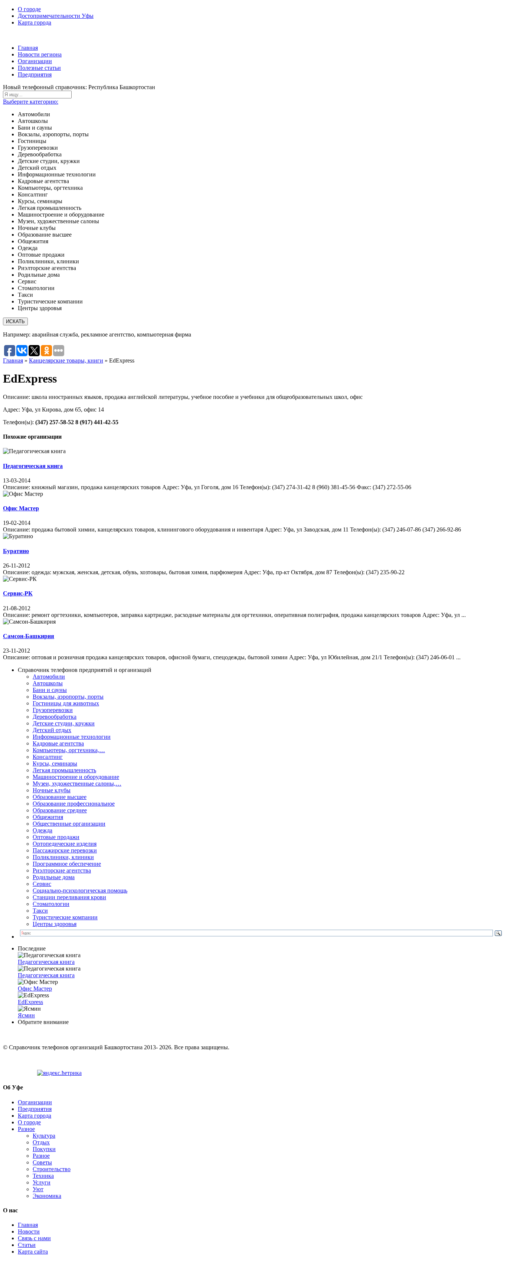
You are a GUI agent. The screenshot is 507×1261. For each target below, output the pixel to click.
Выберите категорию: (30, 101)
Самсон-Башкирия (28, 636)
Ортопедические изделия (65, 844)
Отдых (41, 1142)
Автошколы (48, 683)
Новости (29, 1231)
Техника (43, 1176)
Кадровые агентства (58, 743)
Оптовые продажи (56, 837)
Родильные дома (54, 877)
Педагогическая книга (33, 466)
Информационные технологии (72, 737)
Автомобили (49, 676)
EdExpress (30, 1002)
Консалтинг (48, 757)
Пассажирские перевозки (65, 850)
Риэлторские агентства (62, 870)
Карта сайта (33, 1251)
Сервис (42, 884)
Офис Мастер (21, 508)
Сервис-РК (18, 593)
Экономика (47, 1196)
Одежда (42, 830)
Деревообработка (54, 717)
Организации (35, 61)
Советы (42, 1162)
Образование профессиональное (74, 803)
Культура (44, 1135)
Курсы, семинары (55, 763)
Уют (38, 1189)
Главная (28, 48)
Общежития (48, 817)
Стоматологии (51, 904)
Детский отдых (52, 730)
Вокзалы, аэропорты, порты (68, 696)
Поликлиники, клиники (63, 857)
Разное (26, 1129)
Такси (40, 910)
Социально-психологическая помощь (80, 890)
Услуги (41, 1182)
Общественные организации (69, 823)
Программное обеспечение (67, 864)
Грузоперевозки (53, 710)
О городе (29, 9)
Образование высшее (59, 797)
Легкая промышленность (64, 770)
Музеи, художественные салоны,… (77, 783)
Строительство (52, 1169)
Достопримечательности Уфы (56, 16)
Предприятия (35, 74)
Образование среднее (60, 810)
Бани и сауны (50, 690)
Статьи (27, 1245)
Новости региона (40, 54)
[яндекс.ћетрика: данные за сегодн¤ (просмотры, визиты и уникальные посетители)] (59, 1073)
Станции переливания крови (69, 897)
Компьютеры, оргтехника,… (69, 750)
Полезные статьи (39, 68)
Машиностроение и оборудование (76, 777)
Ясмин (26, 1015)
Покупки (44, 1149)
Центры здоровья (54, 924)
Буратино (16, 551)
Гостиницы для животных (66, 703)
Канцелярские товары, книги (66, 360)
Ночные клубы (52, 790)
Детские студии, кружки (64, 723)
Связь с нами (34, 1238)
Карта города (34, 22)
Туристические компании (65, 917)
